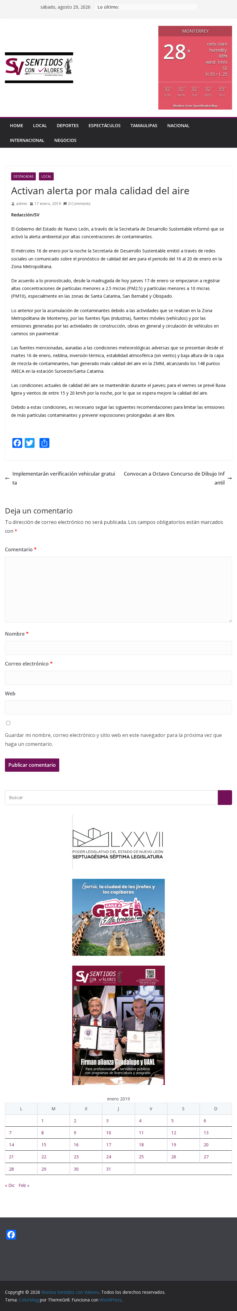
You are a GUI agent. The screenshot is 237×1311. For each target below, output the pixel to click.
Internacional (27, 140)
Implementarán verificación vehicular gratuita (63, 478)
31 (108, 1169)
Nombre (17, 633)
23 (76, 1157)
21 (11, 1157)
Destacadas (23, 176)
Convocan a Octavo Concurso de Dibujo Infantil (174, 478)
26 (173, 1157)
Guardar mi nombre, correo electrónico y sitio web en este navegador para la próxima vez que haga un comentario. (113, 739)
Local (40, 125)
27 (206, 1157)
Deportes (68, 125)
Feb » (24, 1185)
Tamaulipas (144, 125)
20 (206, 1145)
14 (11, 1145)
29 (43, 1169)
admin (21, 203)
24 (108, 1157)
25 (141, 1157)
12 (173, 1133)
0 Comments (79, 203)
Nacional (178, 125)
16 (76, 1145)
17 (108, 1145)
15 (43, 1145)
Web (10, 693)
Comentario (21, 549)
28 (11, 1169)
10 (108, 1133)
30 (76, 1169)
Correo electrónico (29, 663)
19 (173, 1145)
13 (206, 1133)
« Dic (10, 1185)
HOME (16, 125)
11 (141, 1133)
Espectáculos (105, 125)
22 (43, 1157)
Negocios (65, 140)
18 (141, 1145)
